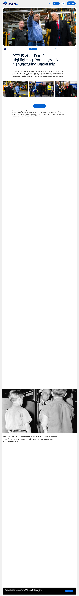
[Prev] (4, 88)
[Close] (74, 591)
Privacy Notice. (15, 593)
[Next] (74, 88)
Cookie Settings (69, 591)
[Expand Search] (63, 4)
